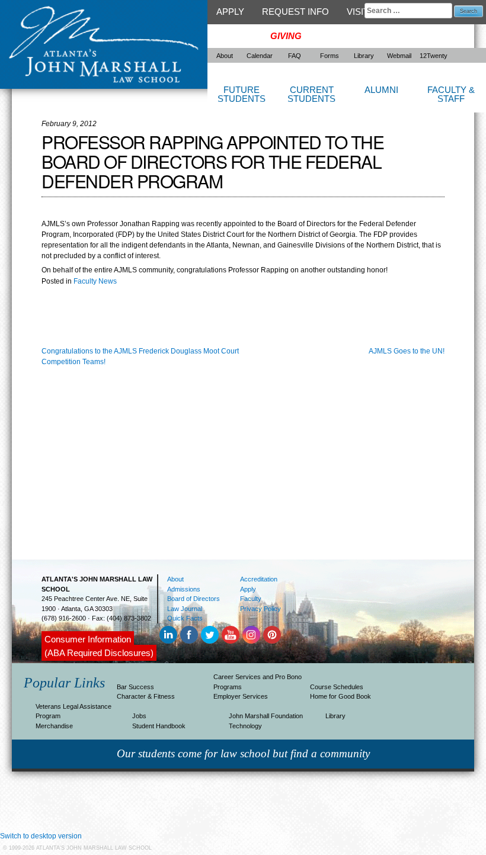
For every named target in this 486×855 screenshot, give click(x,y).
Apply (230, 12)
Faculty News (95, 281)
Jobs (139, 715)
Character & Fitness (146, 696)
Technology (245, 725)
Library (364, 55)
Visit (358, 12)
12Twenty (433, 55)
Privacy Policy (260, 608)
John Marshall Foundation (266, 715)
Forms (329, 55)
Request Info (295, 12)
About (224, 55)
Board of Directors (193, 598)
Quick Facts (185, 618)
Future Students (242, 94)
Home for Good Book (340, 696)
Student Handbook (159, 725)
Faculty (250, 598)
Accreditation (258, 579)
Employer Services (240, 696)
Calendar (260, 55)
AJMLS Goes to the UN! (407, 351)
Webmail (399, 55)
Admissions (183, 589)
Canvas (234, 36)
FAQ (294, 55)
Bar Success (135, 686)
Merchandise (54, 725)
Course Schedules (336, 686)
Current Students (311, 94)
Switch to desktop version (41, 836)
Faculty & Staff (451, 94)
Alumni (381, 90)
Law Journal (184, 608)
